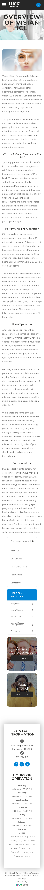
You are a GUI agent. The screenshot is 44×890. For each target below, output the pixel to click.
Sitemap (22, 878)
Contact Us (16, 583)
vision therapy (17, 610)
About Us (15, 551)
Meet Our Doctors (19, 567)
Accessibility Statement (15, 875)
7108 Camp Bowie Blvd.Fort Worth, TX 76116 (22, 747)
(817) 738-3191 (22, 757)
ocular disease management (17, 624)
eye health (16, 616)
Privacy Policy (32, 875)
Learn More (21, 658)
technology (16, 631)
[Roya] (22, 885)
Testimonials (16, 575)
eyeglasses (15, 604)
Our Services (16, 559)
